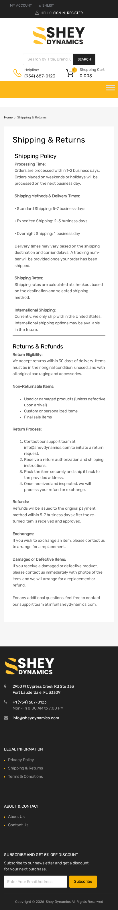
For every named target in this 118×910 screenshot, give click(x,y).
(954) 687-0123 (38, 76)
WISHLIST (46, 5)
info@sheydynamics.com (36, 718)
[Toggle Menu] (110, 89)
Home (8, 117)
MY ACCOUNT (21, 5)
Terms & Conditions (25, 776)
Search (84, 59)
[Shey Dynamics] (59, 35)
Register (75, 13)
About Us (16, 816)
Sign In (59, 13)
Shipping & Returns (25, 768)
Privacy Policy (21, 759)
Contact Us (18, 825)
